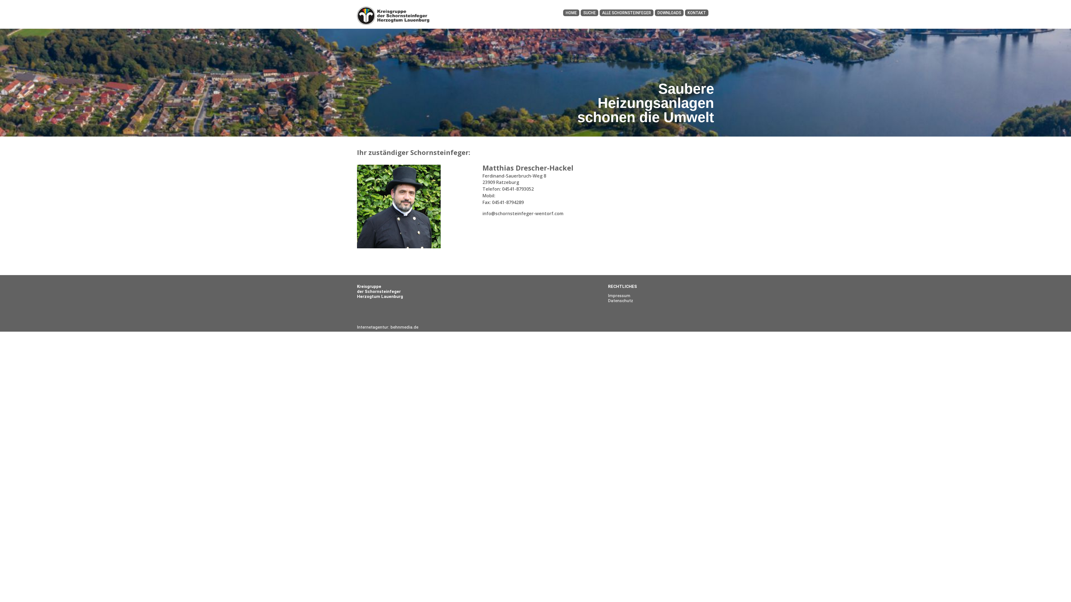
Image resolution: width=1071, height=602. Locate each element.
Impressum (619, 295)
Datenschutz (620, 300)
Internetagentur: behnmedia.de (387, 327)
